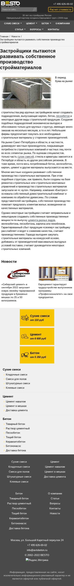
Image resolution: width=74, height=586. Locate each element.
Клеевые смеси (15, 387)
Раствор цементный (18, 428)
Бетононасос (13, 446)
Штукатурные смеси (18, 383)
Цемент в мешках (16, 406)
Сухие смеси (12, 369)
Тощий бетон (13, 437)
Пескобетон (13, 432)
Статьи (55, 498)
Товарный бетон (15, 424)
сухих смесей (26, 156)
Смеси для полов (16, 379)
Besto (10, 4)
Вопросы (55, 503)
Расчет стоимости (60, 9)
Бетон (7, 418)
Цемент (8, 396)
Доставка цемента (17, 410)
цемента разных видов (41, 220)
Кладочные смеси (16, 374)
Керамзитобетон (15, 441)
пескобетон (63, 115)
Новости (9, 261)
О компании (55, 493)
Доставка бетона (16, 450)
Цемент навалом (16, 401)
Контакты (55, 508)
